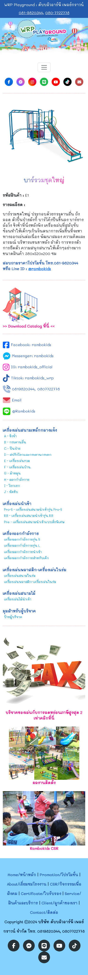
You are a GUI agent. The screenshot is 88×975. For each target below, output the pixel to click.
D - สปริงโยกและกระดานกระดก (27, 455)
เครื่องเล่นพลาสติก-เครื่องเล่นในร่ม (30, 582)
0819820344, (24, 388)
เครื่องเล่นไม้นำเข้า (17, 599)
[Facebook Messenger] (20, 82)
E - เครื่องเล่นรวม (17, 461)
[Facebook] (9, 82)
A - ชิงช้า (10, 436)
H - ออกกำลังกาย (16, 479)
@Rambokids (23, 411)
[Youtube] (56, 82)
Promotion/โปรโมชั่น (59, 874)
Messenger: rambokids (33, 355)
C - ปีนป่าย (12, 448)
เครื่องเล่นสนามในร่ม (19, 576)
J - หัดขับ (11, 492)
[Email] (79, 82)
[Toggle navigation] (44, 67)
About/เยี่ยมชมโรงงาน (26, 884)
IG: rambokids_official (32, 366)
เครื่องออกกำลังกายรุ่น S (22, 539)
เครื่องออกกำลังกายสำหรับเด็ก (26, 558)
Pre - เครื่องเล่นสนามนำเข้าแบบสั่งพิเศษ (34, 522)
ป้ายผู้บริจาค (13, 617)
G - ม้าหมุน (12, 473)
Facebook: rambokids (31, 344)
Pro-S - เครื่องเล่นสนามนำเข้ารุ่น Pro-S (33, 509)
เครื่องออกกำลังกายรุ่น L (22, 545)
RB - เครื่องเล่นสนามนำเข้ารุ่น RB (28, 516)
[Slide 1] (39, 48)
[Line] (44, 82)
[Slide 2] (48, 48)
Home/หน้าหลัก (22, 874)
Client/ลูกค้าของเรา (59, 902)
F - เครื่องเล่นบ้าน (17, 467)
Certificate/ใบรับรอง (41, 893)
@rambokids (39, 268)
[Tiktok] (67, 82)
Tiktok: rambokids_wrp (32, 377)
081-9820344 (31, 12)
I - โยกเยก (12, 486)
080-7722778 (57, 12)
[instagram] (32, 82)
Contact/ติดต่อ (44, 912)
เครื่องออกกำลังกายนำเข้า (23, 552)
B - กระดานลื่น (15, 442)
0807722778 (48, 388)
